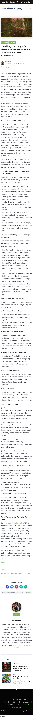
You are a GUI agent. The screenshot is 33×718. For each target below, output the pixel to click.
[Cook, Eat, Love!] (11, 9)
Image (3, 562)
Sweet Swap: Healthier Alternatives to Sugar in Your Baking (20, 668)
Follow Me (16, 614)
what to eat (9, 573)
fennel (3, 573)
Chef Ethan (8, 61)
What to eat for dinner (22, 573)
